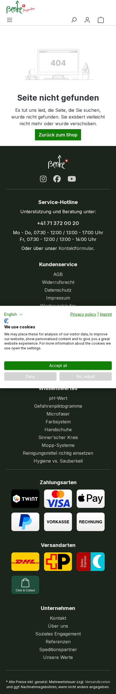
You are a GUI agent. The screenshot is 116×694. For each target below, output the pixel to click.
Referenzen (58, 641)
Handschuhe (58, 429)
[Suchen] (74, 19)
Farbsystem (58, 421)
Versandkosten (97, 682)
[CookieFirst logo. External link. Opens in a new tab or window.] (6, 321)
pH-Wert (58, 398)
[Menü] (9, 19)
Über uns (58, 626)
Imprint (106, 314)
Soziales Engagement (58, 634)
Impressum (58, 298)
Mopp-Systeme (58, 445)
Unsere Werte (58, 657)
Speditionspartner (58, 649)
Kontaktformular (76, 248)
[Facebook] (57, 179)
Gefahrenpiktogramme (58, 406)
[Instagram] (43, 179)
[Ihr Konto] (87, 19)
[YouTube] (72, 179)
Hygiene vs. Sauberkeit (58, 461)
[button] (13, 314)
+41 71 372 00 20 (58, 223)
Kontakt (58, 618)
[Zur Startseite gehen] (55, 7)
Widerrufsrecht (58, 282)
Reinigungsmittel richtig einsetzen (58, 453)
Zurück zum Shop (58, 135)
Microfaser (58, 414)
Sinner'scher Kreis (58, 437)
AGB (58, 274)
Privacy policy (83, 314)
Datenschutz (58, 290)
